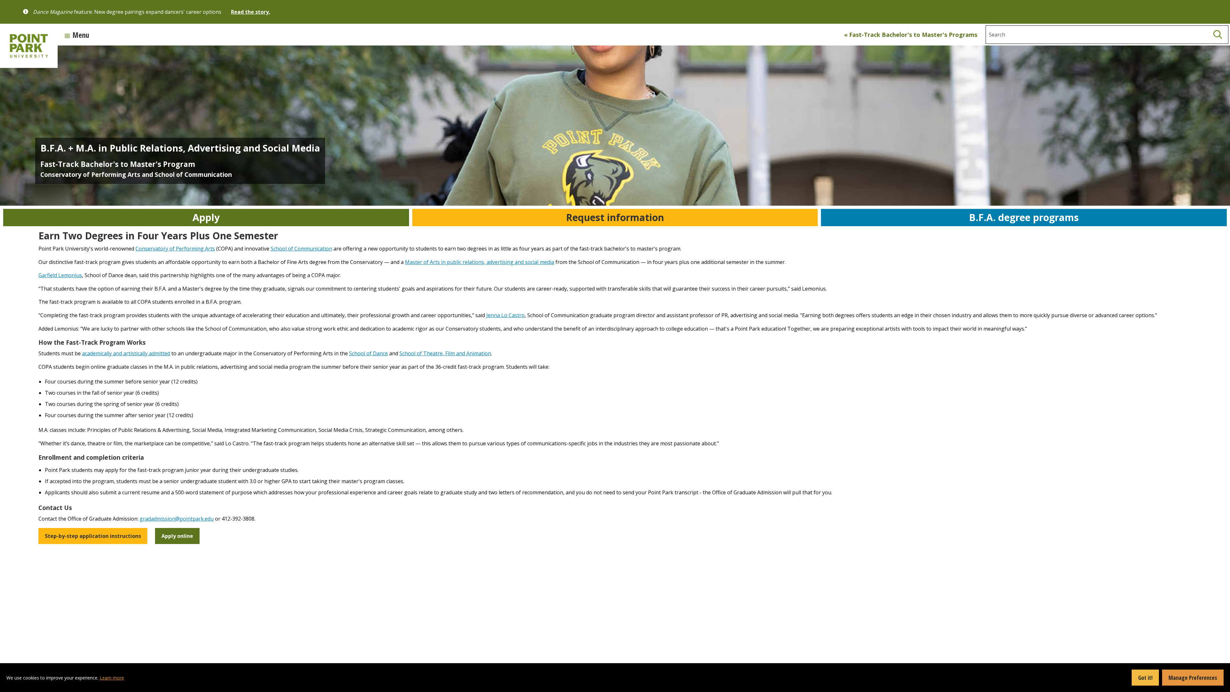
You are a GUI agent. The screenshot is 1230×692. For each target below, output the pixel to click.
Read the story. (250, 12)
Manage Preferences (1192, 677)
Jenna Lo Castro (505, 315)
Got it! (1145, 677)
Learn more (112, 678)
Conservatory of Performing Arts (175, 248)
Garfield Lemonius (60, 275)
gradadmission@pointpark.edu (177, 518)
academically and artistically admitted (126, 353)
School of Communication (301, 248)
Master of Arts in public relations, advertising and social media (479, 262)
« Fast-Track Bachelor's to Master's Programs (910, 34)
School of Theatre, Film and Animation (445, 353)
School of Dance (368, 353)
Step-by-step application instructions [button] (93, 536)
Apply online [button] (177, 536)
